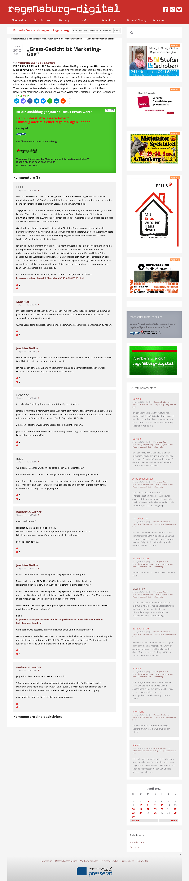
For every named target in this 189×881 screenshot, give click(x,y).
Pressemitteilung (26, 62)
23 (133, 812)
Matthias (23, 302)
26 (155, 812)
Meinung (64, 20)
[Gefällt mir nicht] (17, 288)
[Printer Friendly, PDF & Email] (21, 96)
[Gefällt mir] (17, 284)
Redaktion (108, 20)
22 (175, 809)
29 (175, 812)
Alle (74, 30)
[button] (16, 101)
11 (148, 805)
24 (141, 812)
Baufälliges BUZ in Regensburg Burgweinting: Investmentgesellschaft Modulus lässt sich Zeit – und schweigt (152, 444)
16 (133, 809)
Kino (117, 30)
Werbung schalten (89, 860)
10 (141, 805)
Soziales (108, 30)
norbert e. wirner (28, 512)
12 (155, 805)
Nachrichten (42, 20)
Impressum (46, 860)
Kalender (158, 20)
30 (133, 816)
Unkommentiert (46, 62)
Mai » (174, 820)
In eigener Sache (109, 860)
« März (135, 820)
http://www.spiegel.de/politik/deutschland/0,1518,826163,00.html (50, 278)
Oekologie (95, 30)
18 (148, 809)
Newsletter (142, 860)
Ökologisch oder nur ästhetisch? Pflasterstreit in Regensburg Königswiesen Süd (154, 404)
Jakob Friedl (138, 588)
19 (155, 809)
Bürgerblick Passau (138, 842)
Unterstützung (136, 20)
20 (162, 809)
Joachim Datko (27, 348)
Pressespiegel (127, 860)
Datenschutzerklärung (66, 860)
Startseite (19, 20)
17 (141, 809)
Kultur (86, 20)
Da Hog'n (134, 847)
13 (162, 805)
